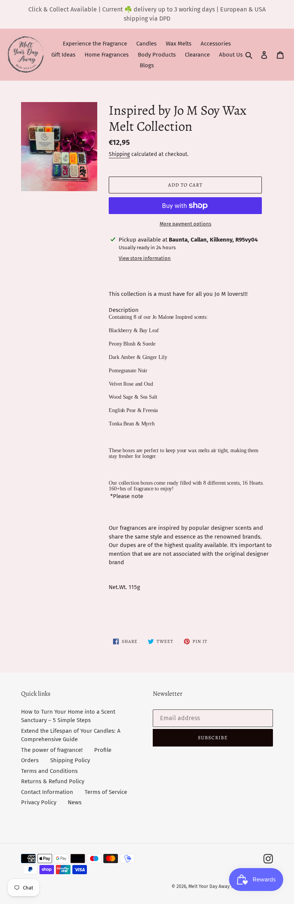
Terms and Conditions (49, 771)
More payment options (185, 224)
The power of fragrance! (52, 750)
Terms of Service (106, 792)
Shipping (119, 154)
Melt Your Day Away (209, 886)
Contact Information (47, 792)
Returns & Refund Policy (52, 781)
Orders (30, 760)
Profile (102, 750)
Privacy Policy (38, 802)
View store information (145, 258)
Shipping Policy (70, 760)
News (75, 802)
